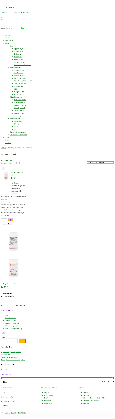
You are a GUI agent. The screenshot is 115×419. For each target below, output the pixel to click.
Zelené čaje (18, 54)
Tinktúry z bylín (20, 83)
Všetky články (6, 354)
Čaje (11, 46)
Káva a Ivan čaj (19, 62)
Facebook (4, 405)
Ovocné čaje (18, 59)
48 (8, 160)
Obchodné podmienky (91, 400)
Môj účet (47, 392)
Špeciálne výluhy (20, 78)
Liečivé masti (19, 75)
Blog (7, 140)
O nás (7, 38)
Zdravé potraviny (16, 97)
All (11, 160)
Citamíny (17, 94)
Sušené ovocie (19, 110)
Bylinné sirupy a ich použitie (11, 352)
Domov (8, 35)
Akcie (7, 137)
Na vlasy (17, 124)
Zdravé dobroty (19, 113)
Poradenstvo (9, 40)
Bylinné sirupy (19, 70)
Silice (16, 89)
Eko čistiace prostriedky (18, 134)
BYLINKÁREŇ (7, 7)
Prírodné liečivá (15, 67)
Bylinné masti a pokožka (9, 357)
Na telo (16, 126)
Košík (46, 398)
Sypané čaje (18, 48)
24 (6, 160)
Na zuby (17, 129)
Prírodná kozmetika (17, 118)
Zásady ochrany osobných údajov (95, 398)
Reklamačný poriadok (8, 401)
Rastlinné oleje (19, 86)
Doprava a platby (7, 397)
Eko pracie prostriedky (18, 132)
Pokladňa (47, 400)
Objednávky (48, 395)
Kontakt (8, 143)
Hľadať (3, 337)
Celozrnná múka (20, 100)
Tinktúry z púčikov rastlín (23, 81)
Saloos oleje (18, 121)
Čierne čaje (18, 56)
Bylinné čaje (18, 51)
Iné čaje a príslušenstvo (22, 65)
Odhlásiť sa (48, 403)
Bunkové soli (18, 73)
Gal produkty (19, 91)
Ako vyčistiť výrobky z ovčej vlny (13, 360)
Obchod (8, 43)
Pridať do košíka (7, 224)
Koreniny (17, 116)
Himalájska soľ (19, 108)
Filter (5, 382)
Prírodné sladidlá (20, 105)
